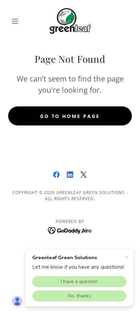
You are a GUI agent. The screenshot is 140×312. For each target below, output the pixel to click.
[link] (70, 21)
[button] (17, 21)
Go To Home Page (70, 116)
